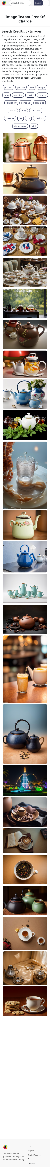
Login (38, 2)
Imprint (31, 1150)
